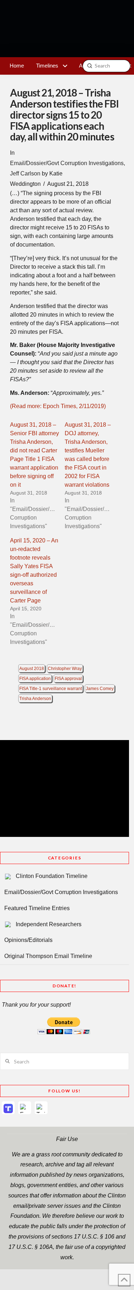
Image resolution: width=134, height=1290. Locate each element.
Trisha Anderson (35, 698)
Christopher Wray (65, 668)
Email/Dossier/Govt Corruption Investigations (67, 163)
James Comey (100, 688)
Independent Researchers (48, 924)
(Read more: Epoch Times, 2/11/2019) (58, 406)
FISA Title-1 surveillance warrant (50, 688)
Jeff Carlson (25, 173)
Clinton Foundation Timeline (52, 876)
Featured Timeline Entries (37, 908)
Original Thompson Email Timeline (48, 956)
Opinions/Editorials (28, 940)
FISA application (35, 678)
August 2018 (31, 668)
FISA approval (68, 678)
